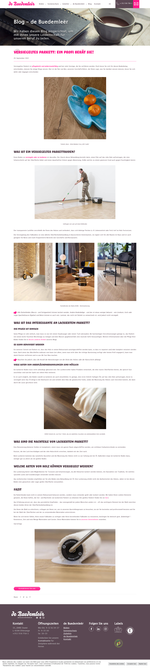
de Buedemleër (70, 636)
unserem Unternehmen (89, 519)
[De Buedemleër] (22, 5)
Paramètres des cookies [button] (116, 664)
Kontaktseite (44, 641)
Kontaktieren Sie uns (27, 589)
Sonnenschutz (70, 631)
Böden (66, 628)
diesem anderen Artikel (37, 339)
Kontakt (67, 639)
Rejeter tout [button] (142, 664)
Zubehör (67, 634)
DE (110, 4)
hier (106, 498)
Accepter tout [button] (131, 664)
